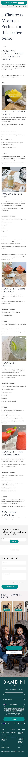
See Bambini (13, 732)
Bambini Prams (5, 732)
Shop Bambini (14, 652)
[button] (21, 6)
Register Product (20, 742)
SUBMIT (14, 719)
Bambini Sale (4, 745)
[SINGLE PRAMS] (6, 606)
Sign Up (14, 541)
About (11, 735)
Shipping (20, 736)
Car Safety (4, 737)
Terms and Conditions (21, 739)
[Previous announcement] (2, 2)
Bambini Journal (14, 737)
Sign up (14, 648)
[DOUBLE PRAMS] (18, 606)
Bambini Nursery (5, 735)
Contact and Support (21, 733)
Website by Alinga (4, 753)
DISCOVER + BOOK (20, 3)
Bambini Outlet (5, 747)
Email (3, 538)
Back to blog (15, 550)
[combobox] (6, 705)
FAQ (19, 747)
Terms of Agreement (20, 751)
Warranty (20, 745)
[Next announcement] (25, 2)
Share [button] (4, 46)
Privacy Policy (13, 751)
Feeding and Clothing (4, 740)
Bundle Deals (4, 743)
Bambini (8, 751)
